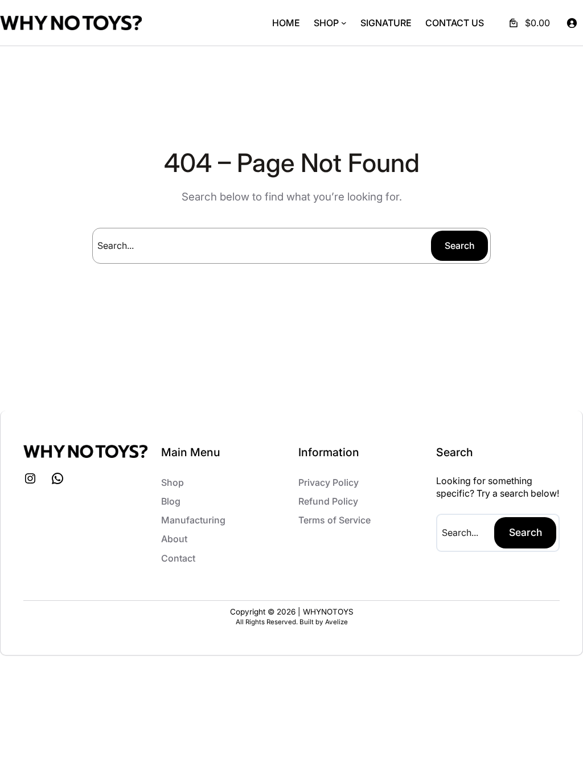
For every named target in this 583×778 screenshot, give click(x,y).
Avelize (336, 622)
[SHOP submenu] (344, 23)
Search (460, 245)
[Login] (571, 22)
